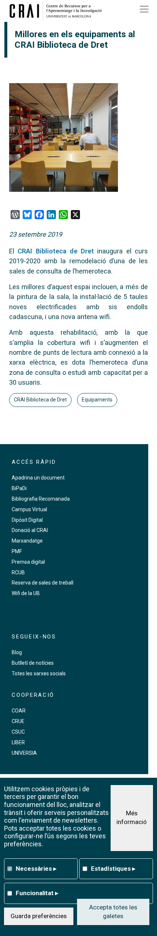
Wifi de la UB (26, 593)
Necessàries (36, 868)
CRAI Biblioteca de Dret (56, 251)
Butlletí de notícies (33, 663)
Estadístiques (113, 868)
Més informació (131, 817)
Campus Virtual (29, 509)
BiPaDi (19, 488)
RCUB (18, 572)
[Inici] (58, 11)
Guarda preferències (39, 916)
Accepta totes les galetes (113, 912)
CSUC (18, 732)
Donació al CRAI (30, 530)
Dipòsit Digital (27, 520)
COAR (19, 711)
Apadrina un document (38, 478)
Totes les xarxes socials (39, 673)
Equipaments (97, 400)
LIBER (18, 742)
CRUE (18, 721)
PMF (17, 551)
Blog (17, 652)
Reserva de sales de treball (42, 583)
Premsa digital (28, 562)
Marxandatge (27, 541)
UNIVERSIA (24, 753)
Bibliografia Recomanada (41, 499)
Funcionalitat (37, 893)
